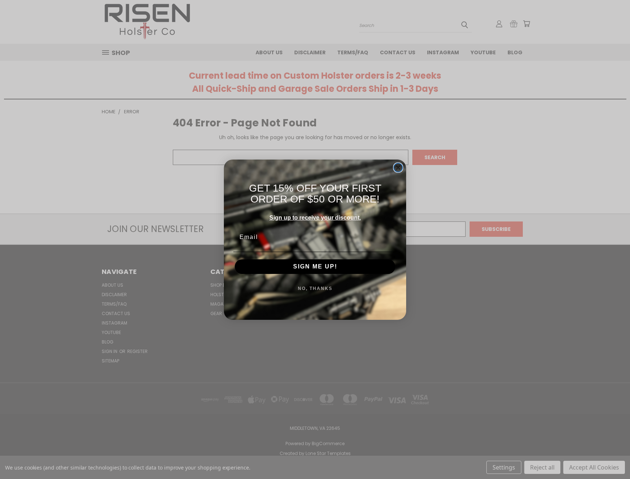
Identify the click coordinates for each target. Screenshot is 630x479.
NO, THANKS (315, 288)
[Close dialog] (398, 167)
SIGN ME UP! (315, 266)
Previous (611, 456)
